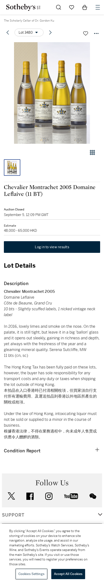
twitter (11, 496)
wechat (92, 496)
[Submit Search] (58, 7)
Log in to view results (52, 247)
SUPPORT (13, 515)
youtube (71, 496)
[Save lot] (85, 33)
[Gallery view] (92, 152)
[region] (52, 553)
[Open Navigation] (97, 7)
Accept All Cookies (68, 574)
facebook (30, 496)
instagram (48, 496)
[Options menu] (96, 33)
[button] (52, 93)
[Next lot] (50, 32)
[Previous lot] (8, 32)
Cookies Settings (31, 574)
